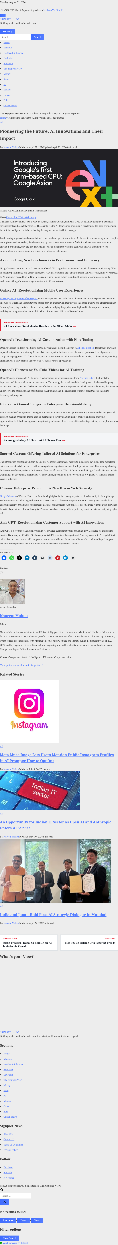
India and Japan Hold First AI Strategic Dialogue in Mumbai (53, 915)
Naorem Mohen (11, 147)
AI (5, 84)
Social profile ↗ (35, 665)
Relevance (8, 1220)
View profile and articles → (13, 665)
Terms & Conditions (13, 1144)
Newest (23, 1220)
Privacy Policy (11, 1149)
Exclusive (8, 58)
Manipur (8, 47)
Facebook (47, 10)
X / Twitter (21, 217)
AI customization (85, 347)
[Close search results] (4, 1202)
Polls (6, 100)
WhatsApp (31, 217)
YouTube (56, 10)
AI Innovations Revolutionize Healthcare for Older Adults (40, 326)
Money (7, 73)
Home (7, 42)
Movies (7, 89)
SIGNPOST (10, 18)
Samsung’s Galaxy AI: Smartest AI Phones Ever (34, 440)
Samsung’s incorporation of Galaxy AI (18, 298)
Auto (6, 79)
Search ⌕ (7, 31)
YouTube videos (87, 377)
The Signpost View (13, 68)
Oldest (37, 1220)
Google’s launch (8, 496)
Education (8, 63)
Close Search (9, 1238)
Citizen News (10, 105)
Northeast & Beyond (14, 52)
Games (7, 94)
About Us (8, 1134)
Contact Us (9, 1139)
